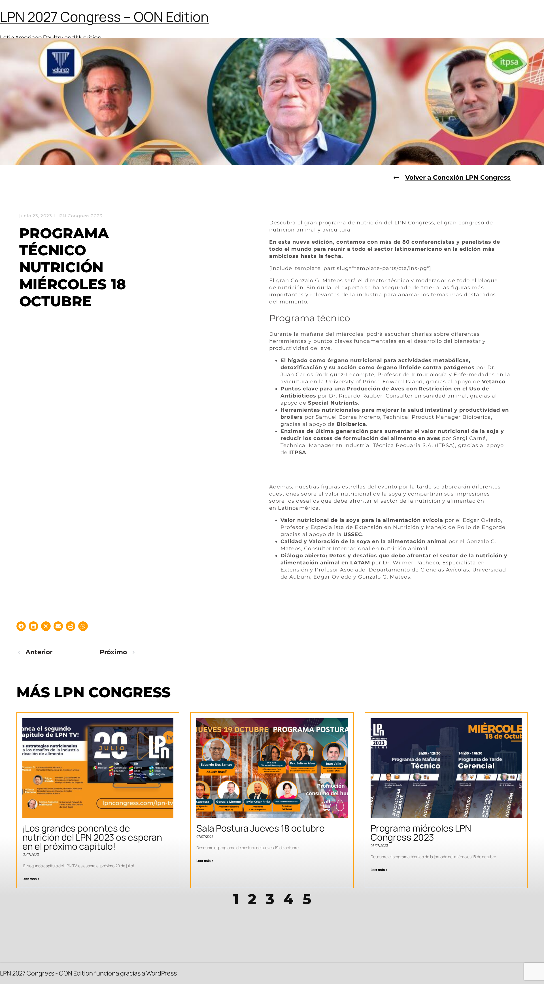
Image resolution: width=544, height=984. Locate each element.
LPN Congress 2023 (79, 215)
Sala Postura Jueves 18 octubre (260, 828)
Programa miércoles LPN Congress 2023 (421, 832)
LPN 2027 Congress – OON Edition (104, 16)
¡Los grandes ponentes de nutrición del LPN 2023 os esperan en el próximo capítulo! (92, 837)
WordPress (161, 973)
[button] (21, 626)
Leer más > (31, 878)
